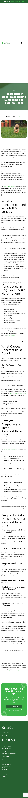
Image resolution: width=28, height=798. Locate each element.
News (20, 116)
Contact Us (5, 734)
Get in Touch (14, 706)
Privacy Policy (5, 732)
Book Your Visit (14, 710)
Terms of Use (5, 736)
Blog (17, 116)
